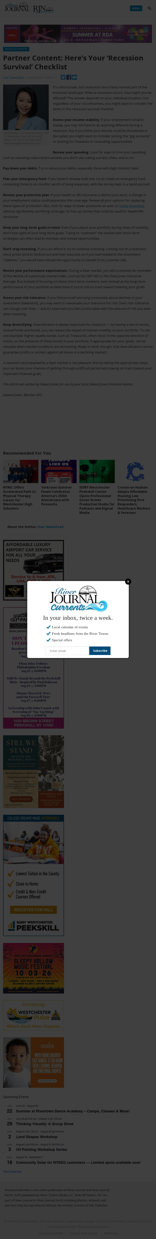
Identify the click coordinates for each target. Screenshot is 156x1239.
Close (128, 582)
